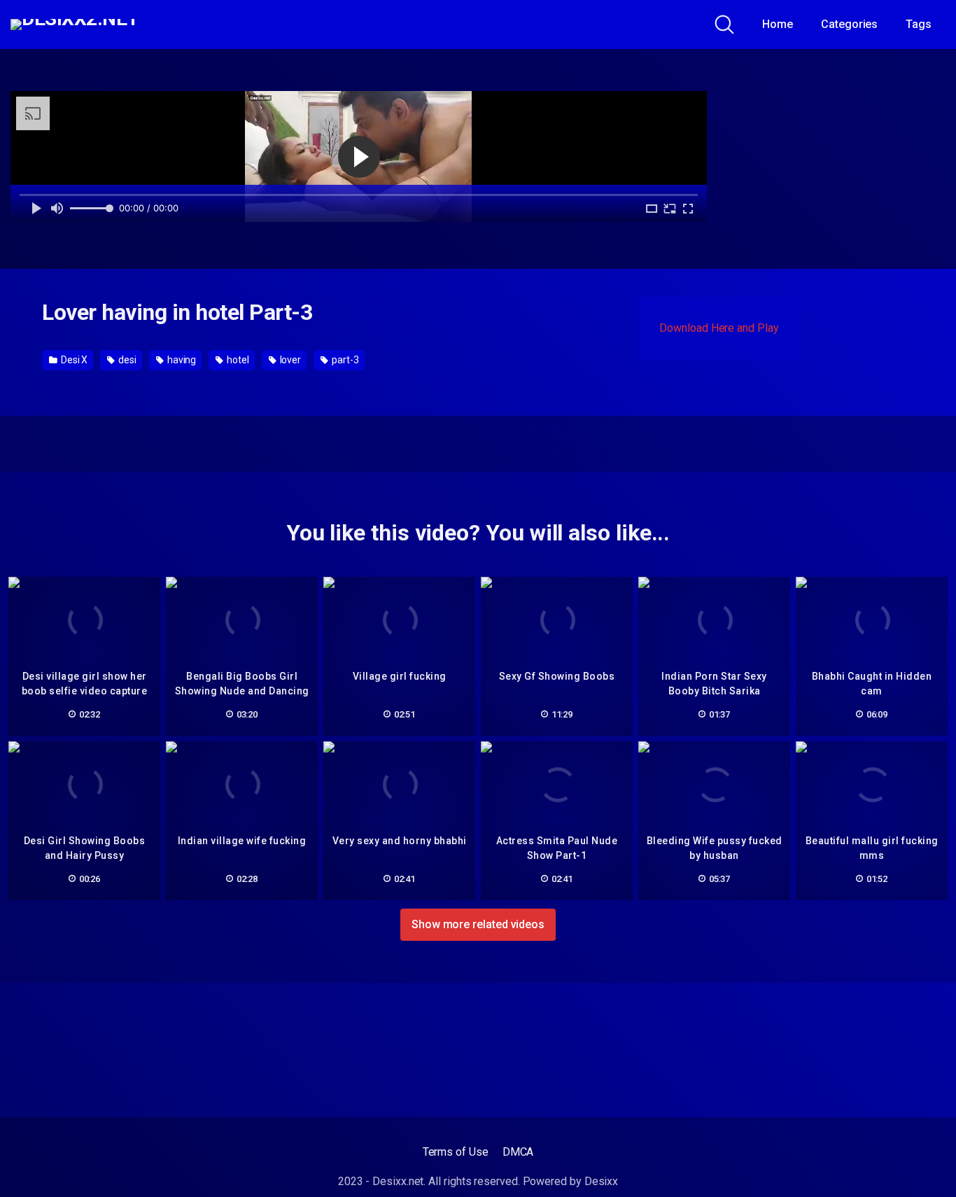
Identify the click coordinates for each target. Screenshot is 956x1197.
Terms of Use (455, 1151)
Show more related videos (478, 924)
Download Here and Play (718, 328)
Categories (849, 24)
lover (290, 359)
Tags (919, 24)
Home (777, 24)
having (180, 359)
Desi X (73, 359)
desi (126, 359)
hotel (237, 359)
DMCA (518, 1151)
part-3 (344, 359)
